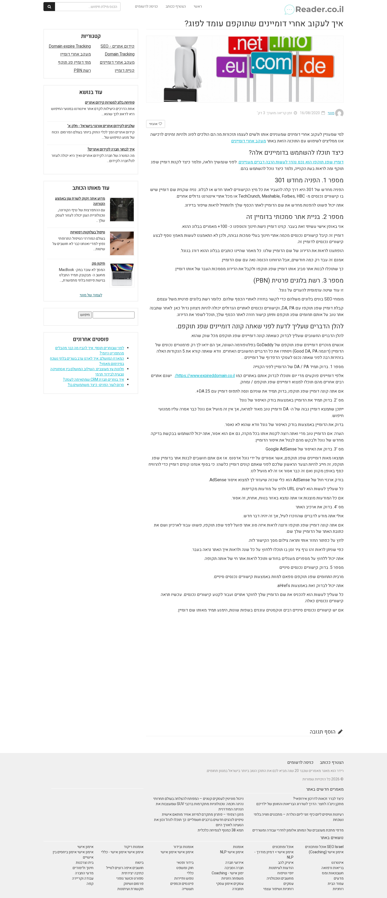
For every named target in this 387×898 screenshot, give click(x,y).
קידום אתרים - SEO (118, 46)
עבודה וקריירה (82, 878)
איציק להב (286, 862)
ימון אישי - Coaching (228, 873)
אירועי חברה (234, 862)
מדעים (339, 878)
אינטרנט (337, 862)
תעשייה (188, 889)
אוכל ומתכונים (283, 847)
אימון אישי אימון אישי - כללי (122, 852)
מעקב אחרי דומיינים (248, 141)
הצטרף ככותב (176, 6)
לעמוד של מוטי (91, 295)
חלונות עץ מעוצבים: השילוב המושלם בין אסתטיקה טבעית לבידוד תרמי (87, 371)
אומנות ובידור (183, 847)
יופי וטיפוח (285, 873)
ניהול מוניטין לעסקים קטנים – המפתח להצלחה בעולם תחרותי (198, 798)
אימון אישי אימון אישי (177, 852)
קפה (90, 883)
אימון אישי (85, 847)
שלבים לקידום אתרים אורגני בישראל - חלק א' (101, 126)
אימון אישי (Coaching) (326, 852)
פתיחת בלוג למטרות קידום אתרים (110, 102)
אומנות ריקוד (133, 847)
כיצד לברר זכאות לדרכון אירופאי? (318, 798)
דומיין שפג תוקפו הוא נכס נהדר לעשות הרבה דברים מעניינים (291, 162)
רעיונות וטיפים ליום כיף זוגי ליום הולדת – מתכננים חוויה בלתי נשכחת (299, 817)
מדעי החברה (84, 873)
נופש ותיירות (184, 878)
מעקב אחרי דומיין (75, 54)
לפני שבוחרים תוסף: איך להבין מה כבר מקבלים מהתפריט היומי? (89, 350)
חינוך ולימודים (83, 868)
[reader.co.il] (314, 6)
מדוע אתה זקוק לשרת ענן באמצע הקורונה (80, 201)
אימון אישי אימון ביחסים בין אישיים (73, 854)
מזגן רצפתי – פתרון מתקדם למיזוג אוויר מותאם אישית (203, 814)
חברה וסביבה (234, 868)
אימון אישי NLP (232, 852)
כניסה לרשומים (146, 6)
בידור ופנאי (185, 862)
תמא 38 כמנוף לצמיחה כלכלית (221, 830)
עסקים (289, 883)
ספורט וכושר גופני (129, 878)
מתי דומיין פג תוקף (74, 62)
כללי (190, 873)
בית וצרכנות (84, 862)
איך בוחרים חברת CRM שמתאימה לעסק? (93, 379)
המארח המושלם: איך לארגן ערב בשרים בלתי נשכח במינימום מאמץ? (87, 361)
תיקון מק (98, 263)
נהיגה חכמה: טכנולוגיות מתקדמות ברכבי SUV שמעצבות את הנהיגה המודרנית (200, 806)
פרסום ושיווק (133, 883)
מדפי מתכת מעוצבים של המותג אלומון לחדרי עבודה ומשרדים (298, 830)
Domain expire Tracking (70, 46)
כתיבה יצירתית (132, 873)
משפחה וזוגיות (232, 878)
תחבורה (238, 889)
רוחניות (338, 889)
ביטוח (139, 862)
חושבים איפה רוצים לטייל (124, 868)
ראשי (198, 6)
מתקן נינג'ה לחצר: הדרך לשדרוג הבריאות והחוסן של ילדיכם (300, 804)
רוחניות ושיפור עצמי (278, 889)
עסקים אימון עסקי (230, 883)
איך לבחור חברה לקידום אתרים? (111, 149)
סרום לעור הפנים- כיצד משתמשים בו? (96, 385)
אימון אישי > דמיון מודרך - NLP (274, 854)
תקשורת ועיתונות (130, 889)
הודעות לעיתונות (281, 868)
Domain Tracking (120, 54)
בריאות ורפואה (332, 868)
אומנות (238, 847)
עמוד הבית (336, 883)
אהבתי (153, 124)
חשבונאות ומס (333, 873)
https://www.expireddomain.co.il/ (205, 376)
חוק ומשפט (185, 868)
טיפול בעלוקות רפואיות (87, 232)
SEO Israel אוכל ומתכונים (324, 847)
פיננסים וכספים (182, 883)
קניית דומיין (125, 70)
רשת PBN (82, 70)
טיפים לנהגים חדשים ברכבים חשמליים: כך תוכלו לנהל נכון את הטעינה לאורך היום (199, 822)
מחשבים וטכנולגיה (280, 878)
